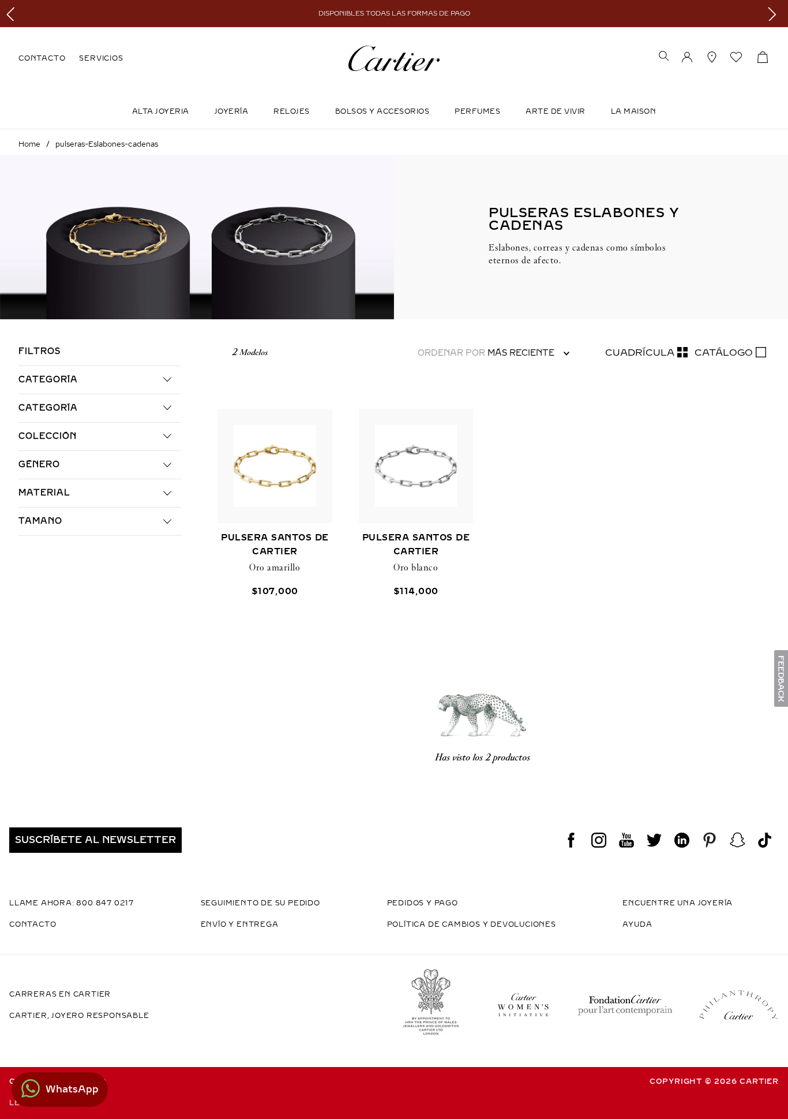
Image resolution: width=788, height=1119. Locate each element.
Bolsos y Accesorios (382, 111)
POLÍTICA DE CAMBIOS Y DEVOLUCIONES (471, 924)
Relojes (291, 111)
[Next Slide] (775, 13)
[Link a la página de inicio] (29, 144)
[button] (664, 57)
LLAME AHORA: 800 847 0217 (71, 903)
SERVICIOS (101, 58)
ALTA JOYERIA (160, 111)
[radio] (646, 353)
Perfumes (477, 111)
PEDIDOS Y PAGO (422, 903)
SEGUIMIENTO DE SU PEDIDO (260, 903)
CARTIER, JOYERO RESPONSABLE (79, 1016)
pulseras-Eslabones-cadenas (106, 144)
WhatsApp (72, 1089)
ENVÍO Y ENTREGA (240, 924)
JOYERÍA (232, 111)
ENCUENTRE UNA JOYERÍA (677, 903)
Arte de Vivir (556, 111)
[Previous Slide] (13, 13)
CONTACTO (41, 58)
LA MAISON (633, 111)
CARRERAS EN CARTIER (60, 994)
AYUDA (637, 924)
